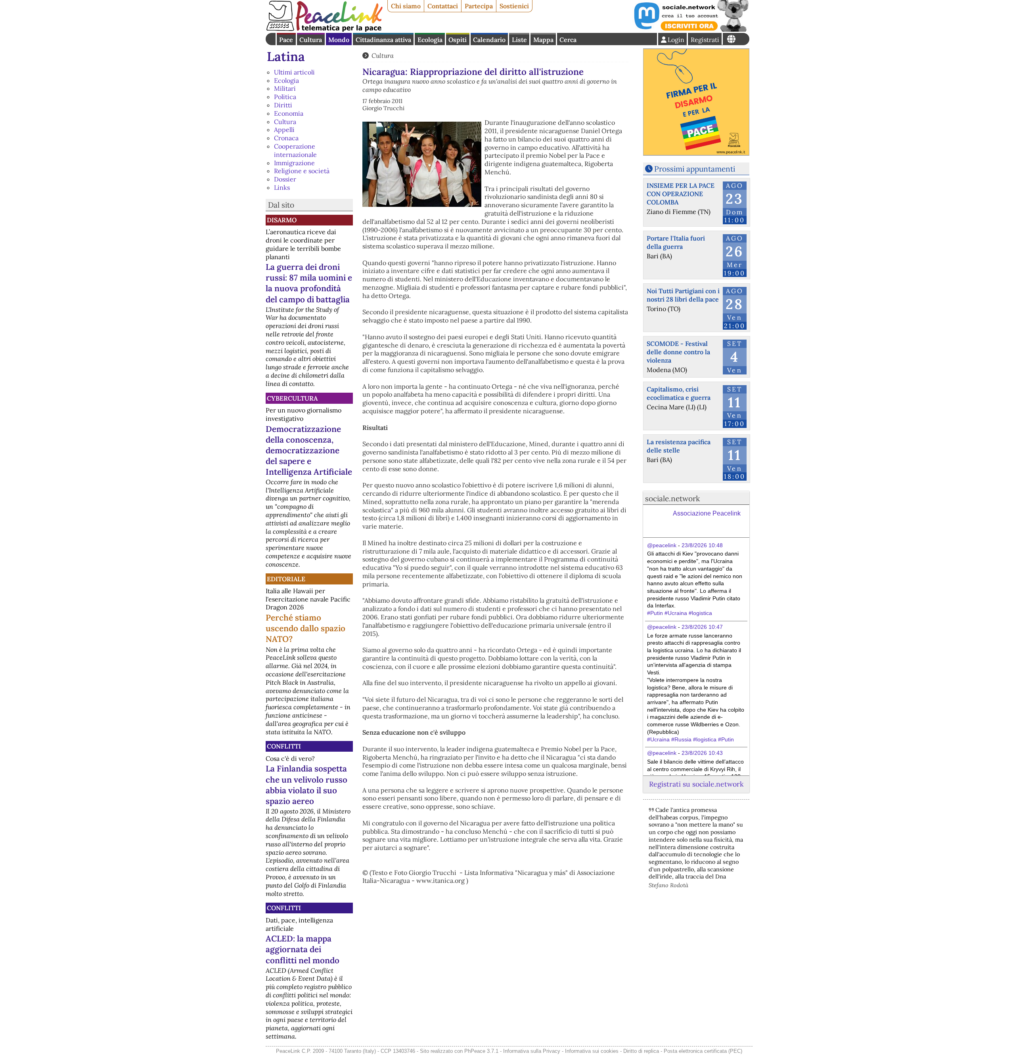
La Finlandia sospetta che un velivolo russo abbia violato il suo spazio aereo (306, 784)
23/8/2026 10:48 (702, 545)
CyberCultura (292, 398)
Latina (286, 56)
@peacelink (661, 545)
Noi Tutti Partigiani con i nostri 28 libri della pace (683, 295)
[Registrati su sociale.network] (690, 29)
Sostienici (514, 6)
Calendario (489, 40)
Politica (285, 97)
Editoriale (286, 579)
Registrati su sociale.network (696, 784)
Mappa (543, 40)
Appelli (284, 130)
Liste (519, 40)
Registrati (705, 40)
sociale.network (672, 498)
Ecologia (429, 40)
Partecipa (479, 6)
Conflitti (284, 746)
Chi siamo (406, 6)
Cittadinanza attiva (383, 40)
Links (282, 187)
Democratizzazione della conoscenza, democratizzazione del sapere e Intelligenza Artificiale (309, 450)
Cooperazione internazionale (295, 150)
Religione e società (301, 171)
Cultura (310, 40)
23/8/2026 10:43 (702, 753)
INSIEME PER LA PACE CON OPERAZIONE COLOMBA (680, 193)
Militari (285, 88)
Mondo (338, 40)
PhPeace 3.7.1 (481, 1051)
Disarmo (282, 220)
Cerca (567, 40)
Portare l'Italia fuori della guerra (676, 242)
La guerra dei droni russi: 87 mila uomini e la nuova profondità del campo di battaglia (309, 283)
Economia (288, 113)
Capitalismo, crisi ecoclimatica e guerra (678, 393)
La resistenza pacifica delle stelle (678, 446)
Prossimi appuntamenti (694, 169)
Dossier (285, 179)
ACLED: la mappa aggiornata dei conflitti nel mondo (302, 949)
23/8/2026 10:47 (702, 627)
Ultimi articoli (294, 72)
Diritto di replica (641, 1051)
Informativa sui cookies (592, 1051)
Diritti (283, 105)
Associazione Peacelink (707, 513)
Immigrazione (294, 163)
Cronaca (286, 138)
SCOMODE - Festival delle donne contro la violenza (678, 352)
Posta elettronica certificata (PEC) (703, 1051)
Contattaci (442, 6)
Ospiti (457, 40)
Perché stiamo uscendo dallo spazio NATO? (305, 628)
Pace (286, 40)
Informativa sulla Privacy (531, 1051)
